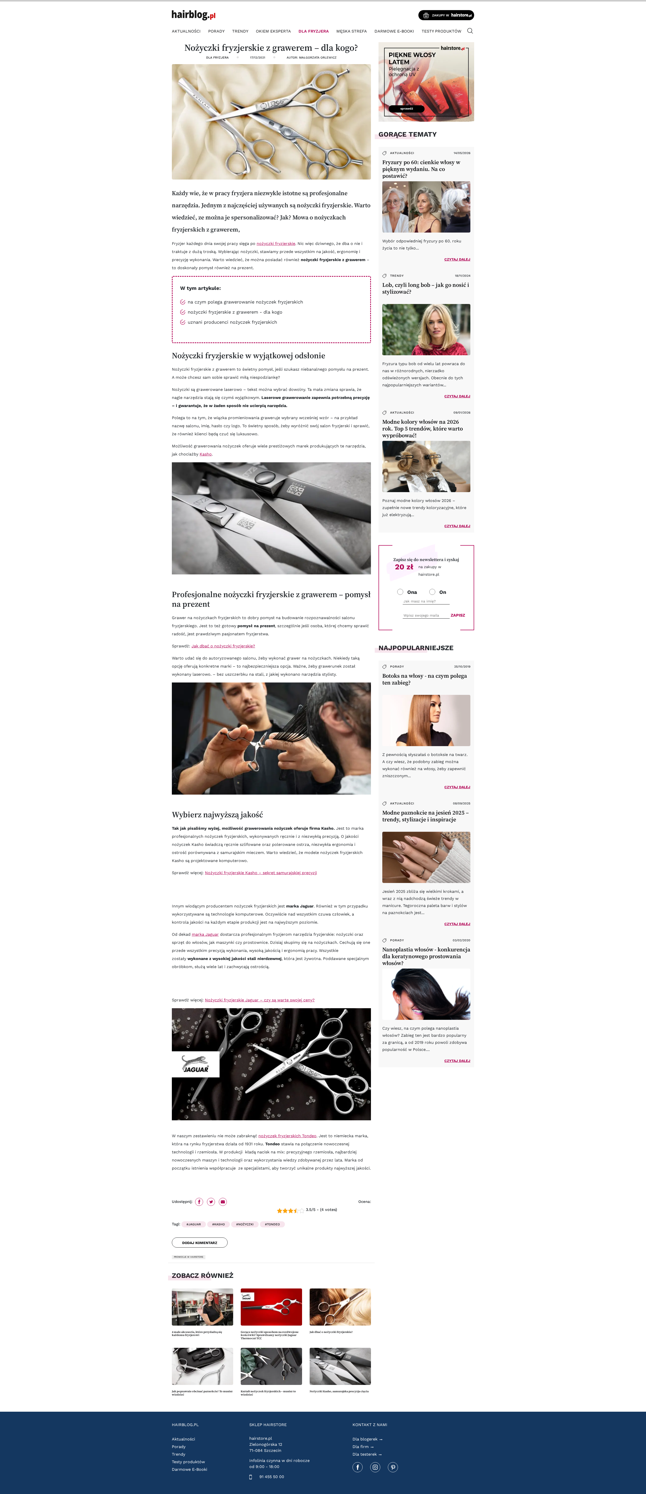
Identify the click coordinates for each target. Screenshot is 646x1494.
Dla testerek (365, 1454)
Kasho (206, 454)
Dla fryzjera (314, 31)
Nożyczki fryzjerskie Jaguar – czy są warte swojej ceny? (260, 1000)
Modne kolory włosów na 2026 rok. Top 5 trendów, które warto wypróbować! (422, 428)
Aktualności (186, 31)
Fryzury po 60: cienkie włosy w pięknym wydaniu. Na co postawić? (421, 169)
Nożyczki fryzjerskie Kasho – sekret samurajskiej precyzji (261, 872)
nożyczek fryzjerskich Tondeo (287, 1135)
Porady (216, 31)
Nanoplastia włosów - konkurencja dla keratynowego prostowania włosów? (426, 956)
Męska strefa (351, 31)
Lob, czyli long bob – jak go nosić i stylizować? (425, 288)
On (442, 592)
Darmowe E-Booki (394, 31)
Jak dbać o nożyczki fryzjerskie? (223, 646)
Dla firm (361, 1446)
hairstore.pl (260, 1438)
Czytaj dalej (457, 259)
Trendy (240, 31)
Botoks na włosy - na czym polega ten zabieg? (424, 679)
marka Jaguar (205, 934)
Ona (412, 592)
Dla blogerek (365, 1439)
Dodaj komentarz (199, 1243)
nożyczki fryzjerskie (276, 243)
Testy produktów (441, 31)
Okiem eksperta (273, 31)
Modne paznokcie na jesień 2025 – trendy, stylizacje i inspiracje (425, 816)
